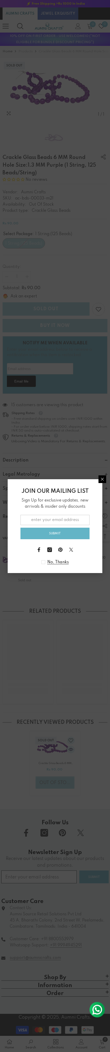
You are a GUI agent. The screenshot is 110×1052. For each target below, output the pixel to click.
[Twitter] (71, 549)
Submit (55, 533)
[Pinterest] (60, 549)
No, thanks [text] (58, 562)
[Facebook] (39, 549)
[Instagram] (49, 549)
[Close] (102, 479)
